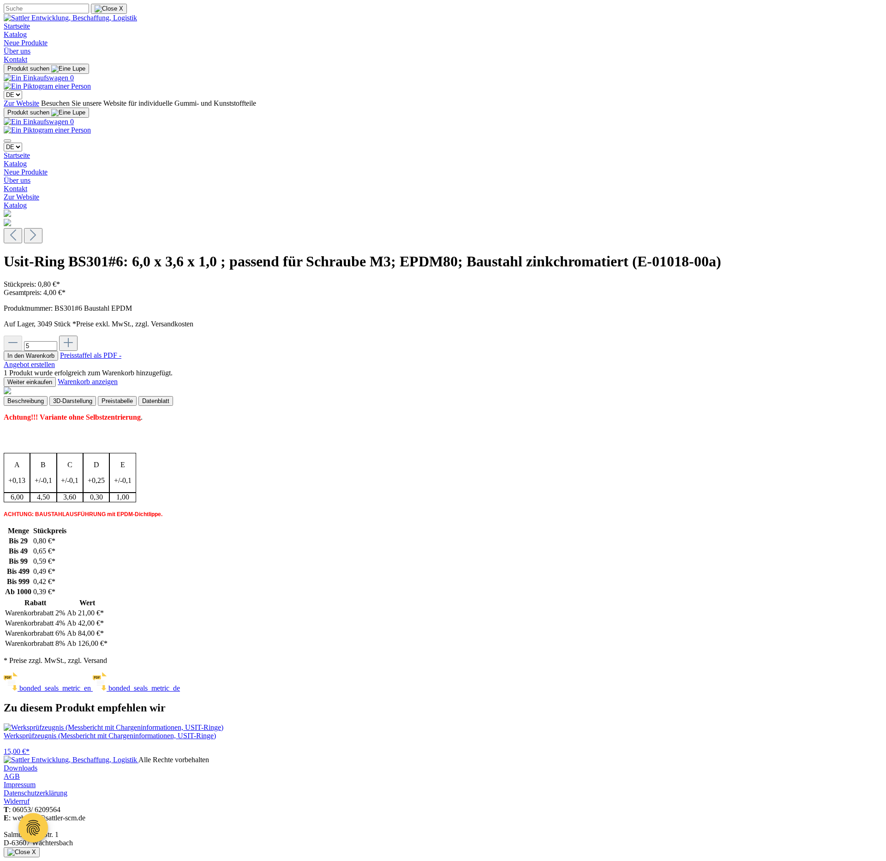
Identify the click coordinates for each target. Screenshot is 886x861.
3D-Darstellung (72, 400)
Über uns (17, 51)
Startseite (17, 26)
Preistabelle (117, 400)
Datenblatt (155, 400)
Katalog (15, 34)
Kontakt (15, 59)
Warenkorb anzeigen (88, 381)
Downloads (20, 768)
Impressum (20, 785)
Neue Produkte (26, 43)
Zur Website (21, 103)
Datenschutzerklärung (35, 793)
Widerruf (17, 801)
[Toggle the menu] (7, 140)
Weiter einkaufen (29, 382)
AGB (12, 776)
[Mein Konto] (47, 86)
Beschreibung (25, 400)
